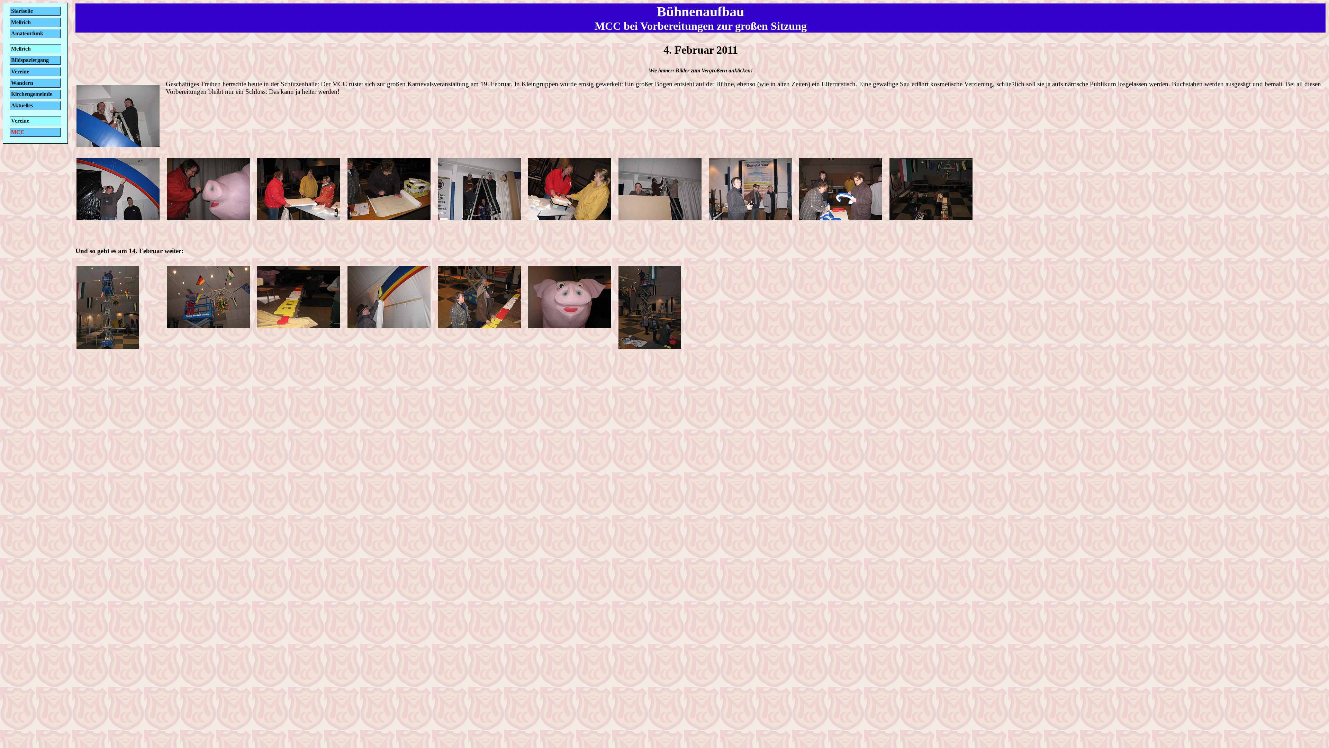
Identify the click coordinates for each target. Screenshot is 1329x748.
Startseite (22, 11)
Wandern (22, 83)
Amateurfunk (27, 33)
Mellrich (21, 22)
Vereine (20, 71)
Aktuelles (22, 105)
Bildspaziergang (30, 60)
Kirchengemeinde (31, 94)
